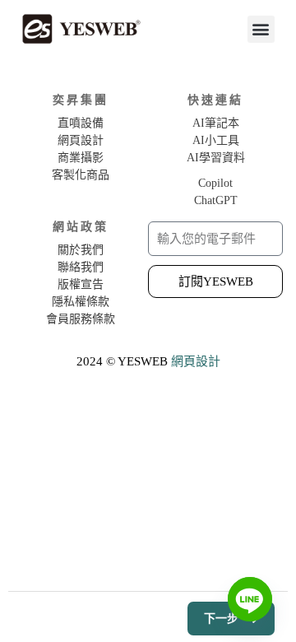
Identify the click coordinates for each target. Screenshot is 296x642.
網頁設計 (195, 361)
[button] (261, 29)
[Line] (250, 599)
